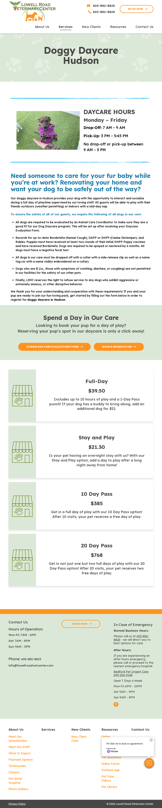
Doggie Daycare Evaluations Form (52, 347)
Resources (109, 729)
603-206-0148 (123, 675)
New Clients (80, 729)
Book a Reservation (117, 347)
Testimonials (17, 766)
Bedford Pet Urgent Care (131, 671)
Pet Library (109, 787)
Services (48, 729)
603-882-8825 (31, 659)
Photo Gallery (18, 789)
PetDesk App (110, 770)
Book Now (135, 9)
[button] (149, 763)
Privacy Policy (17, 803)
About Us (16, 729)
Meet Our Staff (19, 747)
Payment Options (21, 759)
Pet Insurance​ (111, 757)
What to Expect (20, 753)
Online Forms (110, 764)
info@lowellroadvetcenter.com (31, 665)
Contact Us (140, 729)
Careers (14, 772)
